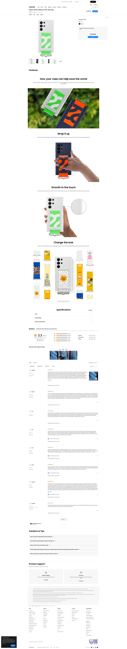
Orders (73, 615)
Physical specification (40, 321)
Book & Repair (60, 622)
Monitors (44, 625)
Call (58, 630)
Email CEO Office (60, 631)
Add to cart (95, 11)
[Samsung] (32, 7)
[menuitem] (38, 7)
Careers (87, 628)
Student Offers (31, 628)
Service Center (60, 618)
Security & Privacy (89, 612)
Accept (13, 645)
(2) (70, 337)
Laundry (44, 623)
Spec (34, 14)
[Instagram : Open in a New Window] (95, 647)
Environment (88, 610)
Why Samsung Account (75, 610)
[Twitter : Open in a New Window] (93, 647)
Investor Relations (89, 630)
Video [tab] (66, 349)
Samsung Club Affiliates (32, 625)
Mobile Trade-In (31, 622)
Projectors (44, 618)
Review (37, 14)
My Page (73, 617)
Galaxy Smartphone (46, 610)
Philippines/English (31, 647)
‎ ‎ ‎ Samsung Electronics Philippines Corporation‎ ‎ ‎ (43, 647)
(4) (70, 333)
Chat (58, 628)
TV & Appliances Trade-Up (33, 623)
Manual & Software (60, 612)
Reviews (35, 362)
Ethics (87, 633)
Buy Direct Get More (32, 612)
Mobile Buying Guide (32, 618)
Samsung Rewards (74, 612)
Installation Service (60, 620)
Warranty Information (61, 617)
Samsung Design (88, 635)
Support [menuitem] (91, 4)
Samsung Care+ (31, 620)
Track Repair (59, 623)
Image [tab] (63, 349)
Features (30, 14)
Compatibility (38, 318)
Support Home (60, 610)
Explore (30, 631)
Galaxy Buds (45, 615)
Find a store (30, 630)
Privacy (52, 647)
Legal (54, 647)
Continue (93, 1)
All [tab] (59, 349)
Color (36, 314)
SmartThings (31, 617)
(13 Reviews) (44, 335)
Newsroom (88, 632)
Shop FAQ (59, 615)
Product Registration (75, 618)
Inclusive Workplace (89, 615)
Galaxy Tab (44, 612)
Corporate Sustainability (90, 618)
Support (41, 14)
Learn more (46, 579)
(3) (70, 335)
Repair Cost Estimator (61, 625)
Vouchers (73, 620)
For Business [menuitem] (95, 4)
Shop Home (31, 610)
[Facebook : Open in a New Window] (91, 647)
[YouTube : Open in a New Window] (97, 647)
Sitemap (57, 647)
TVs (43, 617)
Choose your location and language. (67, 1)
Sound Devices (45, 620)
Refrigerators (45, 622)
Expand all (90, 310)
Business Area (88, 625)
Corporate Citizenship (89, 617)
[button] (107, 17)
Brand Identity (88, 627)
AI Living (30, 615)
